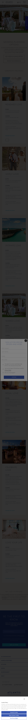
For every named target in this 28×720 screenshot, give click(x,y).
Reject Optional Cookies (14, 715)
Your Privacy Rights (14, 718)
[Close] (24, 699)
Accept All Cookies (14, 712)
